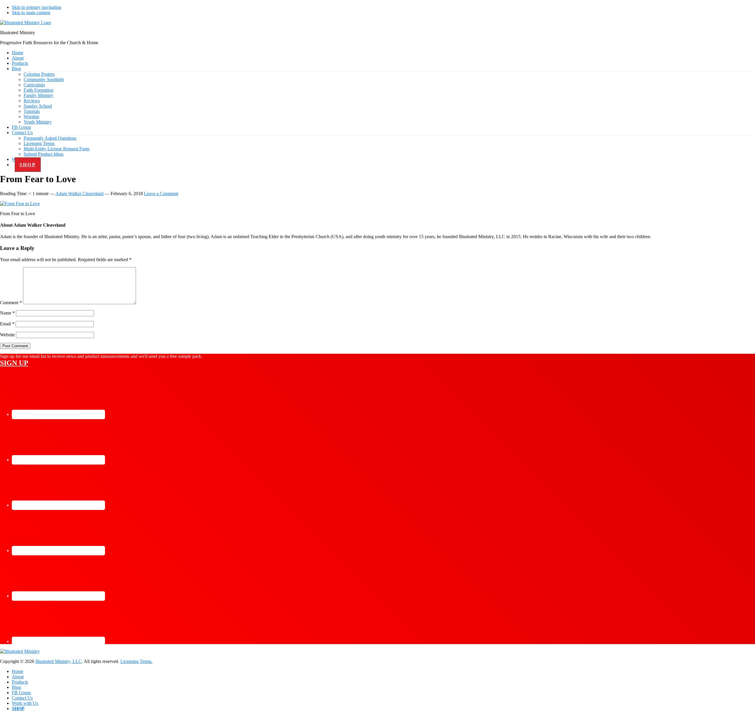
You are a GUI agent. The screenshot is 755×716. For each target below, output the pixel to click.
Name (7, 312)
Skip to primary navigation (36, 7)
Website (7, 334)
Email (7, 323)
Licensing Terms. (136, 661)
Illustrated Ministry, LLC (58, 661)
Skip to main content (31, 12)
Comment (11, 302)
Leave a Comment (161, 193)
